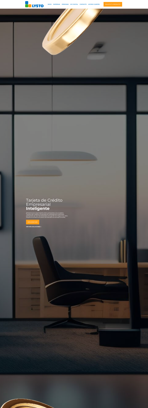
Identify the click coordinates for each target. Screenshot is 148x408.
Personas (65, 4)
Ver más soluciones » (33, 226)
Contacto (83, 4)
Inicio (50, 4)
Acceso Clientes (94, 4)
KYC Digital (74, 4)
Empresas (56, 4)
